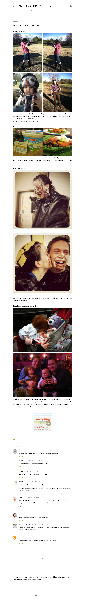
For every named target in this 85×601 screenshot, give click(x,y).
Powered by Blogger (44, 594)
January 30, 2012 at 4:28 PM (30, 514)
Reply (21, 456)
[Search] (71, 6)
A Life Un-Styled (25, 524)
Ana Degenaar (24, 450)
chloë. (21, 482)
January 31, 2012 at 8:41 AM (31, 537)
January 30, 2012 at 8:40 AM (39, 450)
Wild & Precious (35, 6)
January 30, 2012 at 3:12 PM (37, 460)
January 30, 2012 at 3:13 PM (37, 471)
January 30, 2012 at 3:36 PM (32, 481)
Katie (21, 537)
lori (20, 514)
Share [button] (14, 439)
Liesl (20, 498)
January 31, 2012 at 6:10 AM (39, 524)
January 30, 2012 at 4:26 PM (31, 498)
